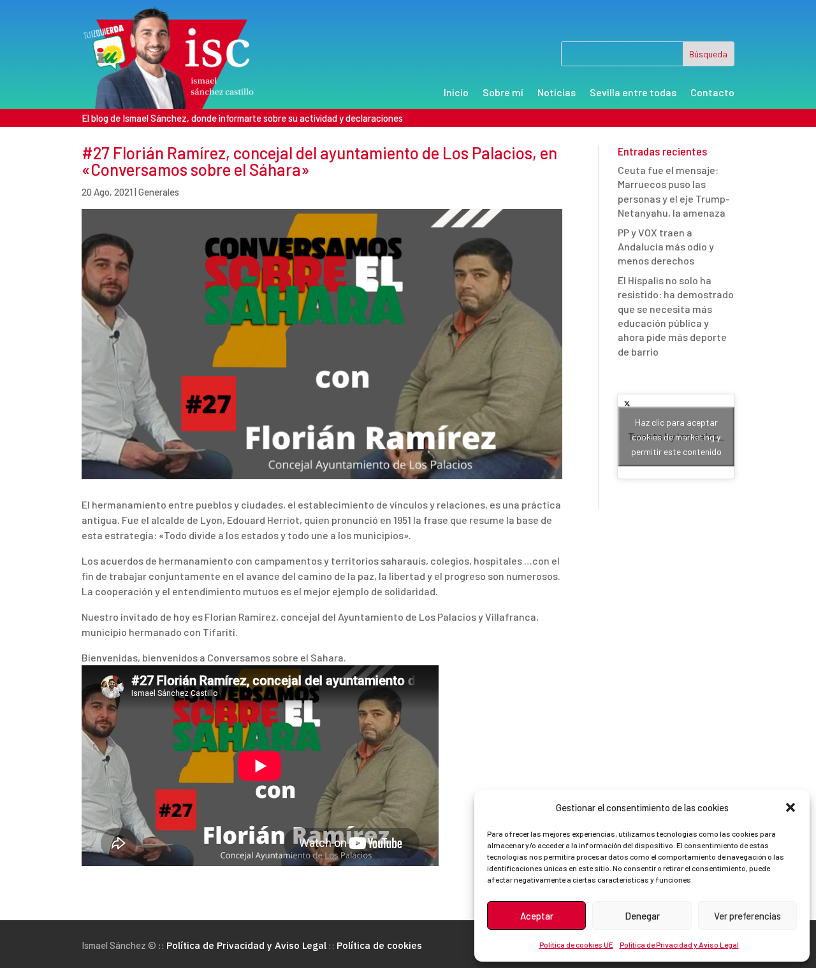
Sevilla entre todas (633, 93)
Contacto (712, 93)
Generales (158, 192)
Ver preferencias (747, 915)
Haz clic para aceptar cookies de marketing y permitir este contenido (676, 437)
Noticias (556, 93)
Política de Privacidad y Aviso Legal (679, 944)
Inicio (456, 93)
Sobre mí (503, 93)
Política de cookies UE (576, 944)
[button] (790, 807)
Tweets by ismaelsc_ (676, 437)
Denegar (642, 915)
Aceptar (536, 915)
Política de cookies (379, 945)
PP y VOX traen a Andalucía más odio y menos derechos (666, 246)
